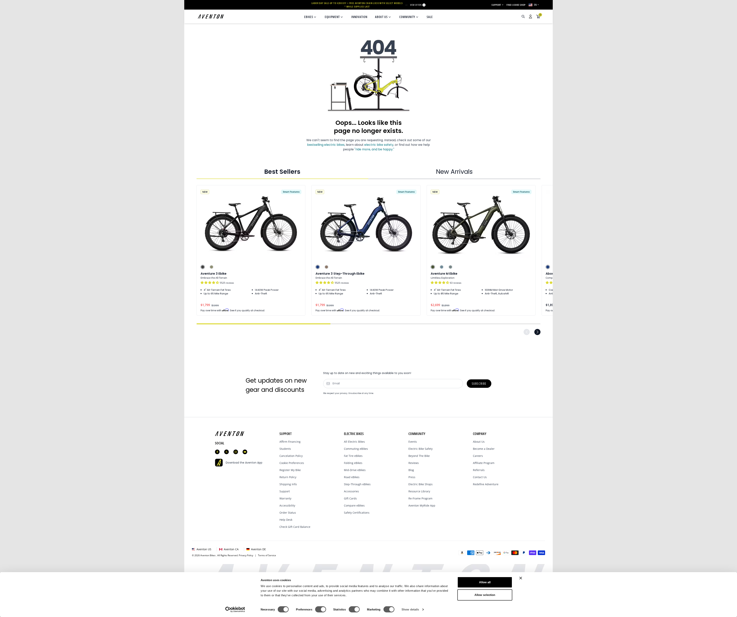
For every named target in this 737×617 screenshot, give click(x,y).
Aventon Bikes (208, 555)
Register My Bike (290, 470)
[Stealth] (203, 267)
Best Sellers (282, 171)
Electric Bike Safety (420, 449)
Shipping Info (288, 484)
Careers (478, 456)
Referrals (479, 470)
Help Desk (285, 519)
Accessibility (287, 505)
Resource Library (419, 491)
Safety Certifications (356, 512)
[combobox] (503, 16)
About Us (479, 441)
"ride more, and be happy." (374, 149)
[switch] (320, 609)
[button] (210, 282)
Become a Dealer (484, 449)
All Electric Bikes (354, 441)
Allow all (485, 582)
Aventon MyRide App (421, 505)
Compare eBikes (354, 505)
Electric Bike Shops (420, 484)
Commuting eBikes (356, 449)
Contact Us (480, 477)
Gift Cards (350, 498)
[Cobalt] (548, 267)
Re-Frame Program (420, 498)
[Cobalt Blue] (318, 267)
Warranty (285, 498)
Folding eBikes (353, 463)
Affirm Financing (290, 441)
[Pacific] (442, 267)
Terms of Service (267, 555)
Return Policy (287, 477)
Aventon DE (258, 549)
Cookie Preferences (291, 463)
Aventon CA (231, 549)
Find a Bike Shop (515, 5)
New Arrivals (454, 171)
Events (412, 441)
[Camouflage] (433, 267)
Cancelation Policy (291, 456)
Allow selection (484, 594)
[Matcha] (211, 267)
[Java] (326, 267)
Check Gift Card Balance (294, 527)
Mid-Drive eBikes (355, 470)
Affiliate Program (483, 463)
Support (284, 491)
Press (411, 477)
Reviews (413, 463)
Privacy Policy (247, 555)
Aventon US (204, 549)
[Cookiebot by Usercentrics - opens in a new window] (235, 609)
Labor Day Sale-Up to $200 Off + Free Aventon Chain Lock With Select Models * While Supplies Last (357, 5)
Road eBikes (351, 477)
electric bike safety (378, 145)
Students (285, 449)
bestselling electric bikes (326, 145)
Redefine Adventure (485, 484)
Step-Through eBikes (357, 484)
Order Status (287, 512)
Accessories (351, 491)
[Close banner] (520, 578)
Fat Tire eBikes (353, 456)
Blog (411, 470)
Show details (410, 609)
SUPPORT (496, 5)
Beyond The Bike (419, 456)
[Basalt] (450, 267)
